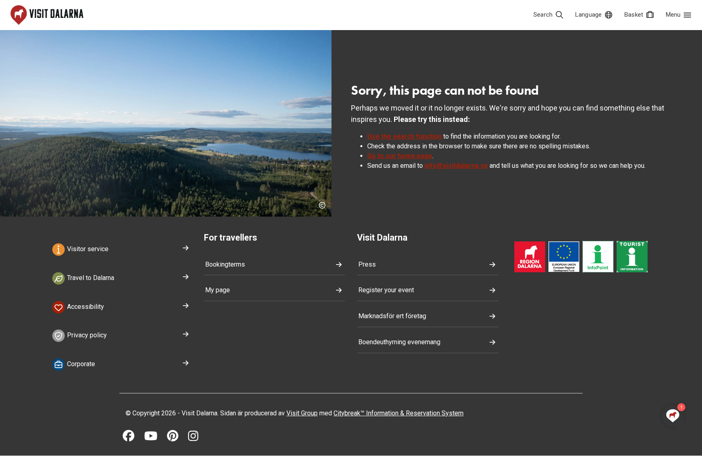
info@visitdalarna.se (456, 165)
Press (367, 264)
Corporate (80, 364)
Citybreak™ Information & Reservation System (399, 413)
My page (217, 290)
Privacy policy (86, 335)
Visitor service (86, 249)
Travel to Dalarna (89, 278)
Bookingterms (225, 264)
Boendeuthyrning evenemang (399, 342)
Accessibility (84, 307)
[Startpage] (47, 15)
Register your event (386, 290)
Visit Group (302, 413)
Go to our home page (399, 156)
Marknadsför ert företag (392, 316)
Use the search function (404, 136)
